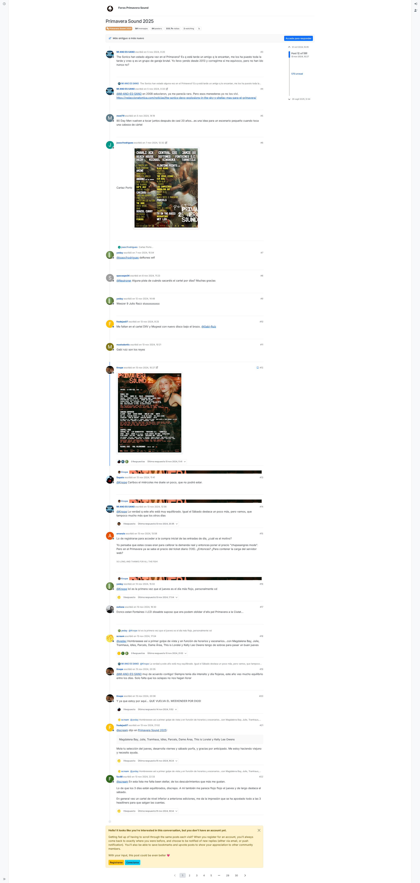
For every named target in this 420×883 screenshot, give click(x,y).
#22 (261, 776)
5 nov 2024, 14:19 (146, 115)
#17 (261, 607)
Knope (119, 367)
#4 (262, 88)
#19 (261, 669)
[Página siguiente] (245, 875)
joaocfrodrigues (124, 142)
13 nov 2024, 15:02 (145, 584)
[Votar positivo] (242, 73)
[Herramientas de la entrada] (260, 73)
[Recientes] (4, 4)
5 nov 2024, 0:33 (156, 88)
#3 (262, 52)
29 (227, 875)
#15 (261, 533)
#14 (261, 506)
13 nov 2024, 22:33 (145, 776)
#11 (261, 344)
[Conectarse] (416, 4)
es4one (120, 607)
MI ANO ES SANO (125, 52)
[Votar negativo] (254, 73)
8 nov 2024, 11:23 (151, 275)
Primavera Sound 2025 (120, 28)
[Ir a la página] (219, 875)
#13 (261, 477)
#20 (261, 696)
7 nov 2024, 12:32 (155, 142)
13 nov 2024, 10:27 (145, 367)
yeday (119, 252)
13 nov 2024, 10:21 (151, 344)
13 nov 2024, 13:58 (147, 533)
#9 (262, 298)
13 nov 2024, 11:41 (146, 477)
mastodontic (123, 344)
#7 (262, 252)
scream (120, 636)
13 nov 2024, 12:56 (157, 506)
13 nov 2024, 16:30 (146, 607)
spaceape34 (123, 275)
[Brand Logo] (111, 8)
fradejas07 (122, 321)
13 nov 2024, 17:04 (146, 636)
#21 (261, 725)
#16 (261, 584)
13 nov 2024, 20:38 (146, 696)
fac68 (119, 776)
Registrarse (116, 862)
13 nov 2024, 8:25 (150, 321)
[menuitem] (416, 4)
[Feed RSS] (199, 28)
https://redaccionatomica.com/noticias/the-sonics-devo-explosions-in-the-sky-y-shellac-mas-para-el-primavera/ (186, 97)
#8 (262, 275)
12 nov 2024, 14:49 (145, 298)
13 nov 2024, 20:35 (146, 669)
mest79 (120, 115)
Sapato (120, 477)
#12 (261, 367)
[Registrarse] (416, 10)
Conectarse (132, 862)
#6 (262, 142)
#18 (261, 636)
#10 (261, 321)
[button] (4, 879)
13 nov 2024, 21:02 (150, 725)
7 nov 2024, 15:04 (145, 252)
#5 (262, 115)
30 (236, 875)
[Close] (259, 830)
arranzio (120, 533)
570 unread (297, 74)
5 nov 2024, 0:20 (156, 52)
